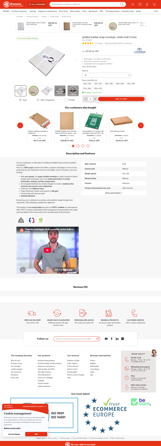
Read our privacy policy (12, 428)
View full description (89, 66)
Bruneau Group (16, 363)
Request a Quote (73, 360)
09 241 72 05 (136, 358)
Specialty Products (44, 372)
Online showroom (44, 386)
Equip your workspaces (46, 366)
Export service (72, 369)
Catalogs (41, 380)
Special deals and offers (46, 369)
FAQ (69, 378)
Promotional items (44, 375)
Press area (15, 378)
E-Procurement (72, 366)
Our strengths (16, 366)
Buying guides (72, 372)
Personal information (80, 438)
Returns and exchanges (75, 375)
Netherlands (94, 366)
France (92, 360)
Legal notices (41, 438)
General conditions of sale (99, 438)
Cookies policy (65, 438)
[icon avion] (97, 338)
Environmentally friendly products (50, 363)
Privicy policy (53, 438)
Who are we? (15, 360)
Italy (91, 375)
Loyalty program (16, 369)
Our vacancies (16, 372)
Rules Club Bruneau (117, 438)
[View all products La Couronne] (139, 51)
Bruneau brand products (46, 360)
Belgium (93, 363)
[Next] (76, 60)
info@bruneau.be (139, 362)
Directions (14, 375)
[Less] (86, 99)
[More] (95, 99)
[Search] (122, 4)
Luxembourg (94, 369)
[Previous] (18, 60)
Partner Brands (43, 383)
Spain (92, 372)
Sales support (72, 363)
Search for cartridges (45, 378)
